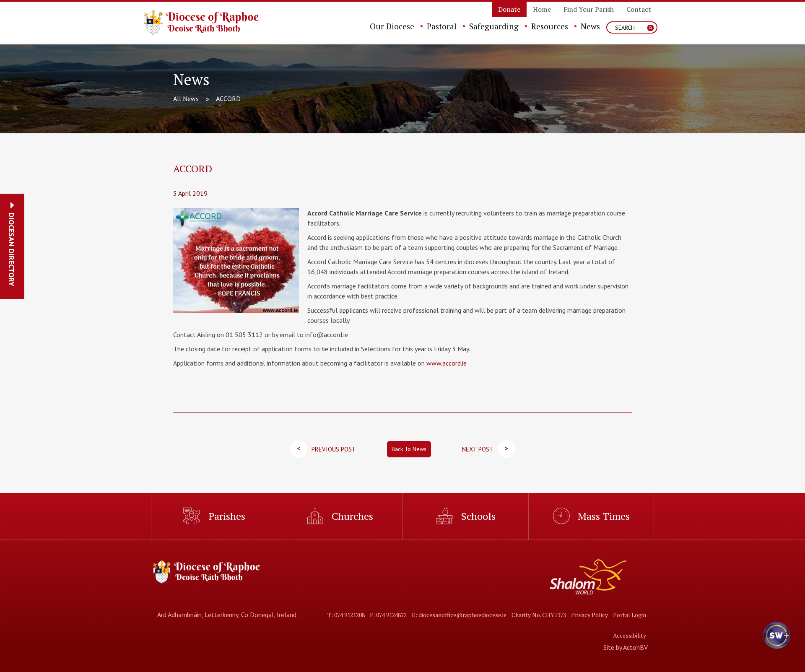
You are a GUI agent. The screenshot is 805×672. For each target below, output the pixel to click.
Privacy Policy (589, 615)
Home (542, 9)
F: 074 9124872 (388, 615)
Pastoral (442, 26)
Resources (549, 26)
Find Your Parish (589, 9)
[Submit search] (650, 28)
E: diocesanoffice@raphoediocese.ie (459, 615)
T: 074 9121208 (346, 615)
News (590, 26)
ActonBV (635, 647)
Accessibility (629, 635)
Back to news (409, 449)
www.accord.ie (446, 363)
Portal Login (629, 615)
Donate (509, 9)
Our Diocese (392, 26)
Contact (638, 9)
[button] (11, 249)
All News (186, 98)
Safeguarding (494, 26)
